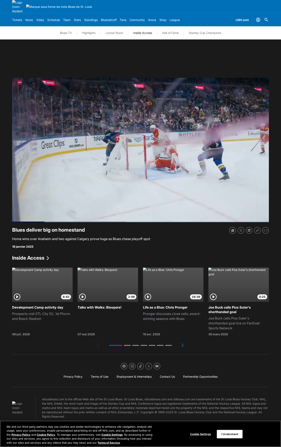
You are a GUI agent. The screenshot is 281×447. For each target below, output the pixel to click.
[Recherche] (266, 19)
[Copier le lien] (257, 230)
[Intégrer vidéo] (265, 230)
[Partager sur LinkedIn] (249, 230)
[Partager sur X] (241, 230)
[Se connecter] (258, 19)
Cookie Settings (112, 434)
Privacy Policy (21, 434)
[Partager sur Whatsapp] (232, 230)
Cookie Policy (46, 434)
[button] (115, 345)
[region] (140, 434)
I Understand (229, 434)
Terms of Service (109, 442)
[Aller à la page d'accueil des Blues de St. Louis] (18, 6)
